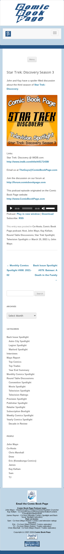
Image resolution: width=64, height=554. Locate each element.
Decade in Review (18, 423)
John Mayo (33, 231)
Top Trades (14, 366)
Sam (11, 473)
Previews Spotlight (17, 399)
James (12, 465)
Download (48, 213)
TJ (10, 477)
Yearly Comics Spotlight (19, 419)
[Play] (11, 208)
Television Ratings (18, 395)
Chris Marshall (16, 452)
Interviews (12, 353)
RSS (21, 218)
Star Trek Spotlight (44, 235)
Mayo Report (13, 357)
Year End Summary (19, 370)
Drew (11, 456)
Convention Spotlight (20, 382)
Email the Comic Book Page (32, 503)
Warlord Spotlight (18, 349)
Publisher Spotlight (17, 403)
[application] (32, 208)
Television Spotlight (17, 239)
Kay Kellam (46, 231)
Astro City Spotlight (19, 341)
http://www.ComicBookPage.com (26, 198)
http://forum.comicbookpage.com (26, 182)
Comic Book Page (42, 532)
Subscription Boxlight (18, 411)
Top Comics (15, 362)
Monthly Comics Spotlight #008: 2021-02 (19, 270)
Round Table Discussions (20, 235)
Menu (32, 59)
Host (24, 231)
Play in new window (28, 213)
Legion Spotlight (17, 345)
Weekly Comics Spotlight (20, 415)
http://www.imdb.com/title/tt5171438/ (28, 161)
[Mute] (43, 208)
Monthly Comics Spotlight (20, 374)
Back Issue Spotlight (18, 337)
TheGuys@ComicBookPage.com (38, 170)
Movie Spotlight (17, 386)
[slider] (51, 208)
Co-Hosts (37, 226)
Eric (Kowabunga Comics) (22, 461)
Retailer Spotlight (16, 407)
